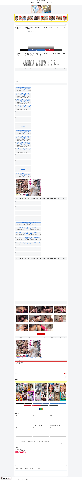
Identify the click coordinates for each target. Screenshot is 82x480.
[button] (58, 50)
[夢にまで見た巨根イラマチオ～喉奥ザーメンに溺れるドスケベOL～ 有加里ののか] (50, 387)
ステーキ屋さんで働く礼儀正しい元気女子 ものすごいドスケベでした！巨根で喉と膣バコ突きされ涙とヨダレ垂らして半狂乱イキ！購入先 (39, 65)
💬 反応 (9, 478)
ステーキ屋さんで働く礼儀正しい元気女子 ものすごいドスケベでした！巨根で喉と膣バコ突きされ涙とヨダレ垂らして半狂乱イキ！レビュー (39, 60)
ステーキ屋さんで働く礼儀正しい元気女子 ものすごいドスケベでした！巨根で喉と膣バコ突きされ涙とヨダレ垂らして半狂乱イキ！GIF (38, 61)
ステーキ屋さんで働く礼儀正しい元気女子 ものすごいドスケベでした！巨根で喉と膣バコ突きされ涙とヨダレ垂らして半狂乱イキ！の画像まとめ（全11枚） (41, 64)
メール (16, 463)
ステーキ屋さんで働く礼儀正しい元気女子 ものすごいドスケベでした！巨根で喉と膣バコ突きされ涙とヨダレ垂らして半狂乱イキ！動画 (39, 63)
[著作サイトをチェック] (39, 409)
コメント (16, 453)
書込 (65, 373)
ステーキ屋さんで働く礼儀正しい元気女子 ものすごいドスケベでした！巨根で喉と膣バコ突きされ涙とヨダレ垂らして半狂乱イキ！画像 (39, 62)
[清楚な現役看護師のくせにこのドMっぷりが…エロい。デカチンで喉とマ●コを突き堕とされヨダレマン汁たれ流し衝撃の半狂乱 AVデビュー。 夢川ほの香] (19, 387)
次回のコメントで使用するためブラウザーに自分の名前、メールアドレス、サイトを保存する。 (28, 468)
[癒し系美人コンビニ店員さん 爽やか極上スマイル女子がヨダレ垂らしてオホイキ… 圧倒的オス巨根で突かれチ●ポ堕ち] (38, 387)
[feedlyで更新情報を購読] (41, 409)
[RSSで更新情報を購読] (42, 409)
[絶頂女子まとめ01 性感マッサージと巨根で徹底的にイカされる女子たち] (44, 387)
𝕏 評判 (5, 478)
